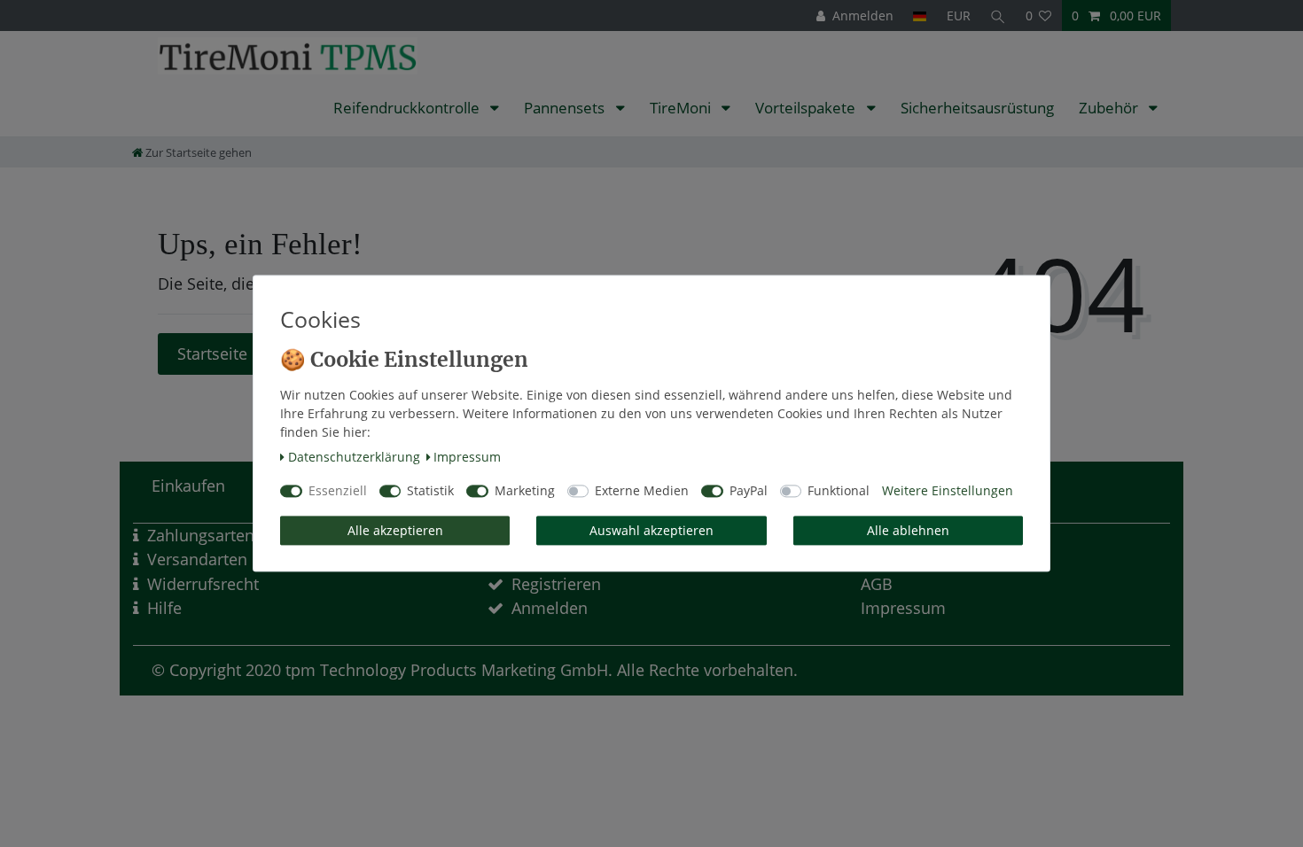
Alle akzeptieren (395, 530)
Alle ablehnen (908, 530)
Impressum (467, 456)
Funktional (839, 491)
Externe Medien (642, 491)
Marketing (525, 491)
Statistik (430, 491)
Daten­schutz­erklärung (354, 456)
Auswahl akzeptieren (651, 530)
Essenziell (337, 491)
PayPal (749, 491)
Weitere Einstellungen (947, 491)
